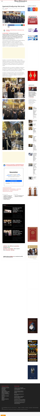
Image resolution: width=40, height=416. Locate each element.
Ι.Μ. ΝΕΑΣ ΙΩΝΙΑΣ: (5, 33)
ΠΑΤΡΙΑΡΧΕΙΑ (3, 389)
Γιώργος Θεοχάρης (32, 97)
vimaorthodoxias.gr (5, 407)
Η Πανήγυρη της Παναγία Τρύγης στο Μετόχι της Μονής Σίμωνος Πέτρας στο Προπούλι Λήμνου (35, 157)
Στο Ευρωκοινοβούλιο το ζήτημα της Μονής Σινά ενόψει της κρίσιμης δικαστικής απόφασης (19, 397)
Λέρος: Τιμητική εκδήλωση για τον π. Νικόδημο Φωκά (17, 221)
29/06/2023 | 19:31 (11, 8)
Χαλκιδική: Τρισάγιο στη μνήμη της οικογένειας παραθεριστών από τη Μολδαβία (18, 210)
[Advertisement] (13, 52)
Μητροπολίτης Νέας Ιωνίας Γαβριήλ (7, 191)
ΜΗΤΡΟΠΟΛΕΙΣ (5, 9)
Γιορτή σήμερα (10, 248)
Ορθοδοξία (5, 246)
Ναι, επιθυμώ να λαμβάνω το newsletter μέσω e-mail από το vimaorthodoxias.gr (12, 183)
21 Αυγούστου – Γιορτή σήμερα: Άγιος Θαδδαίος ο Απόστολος (35, 138)
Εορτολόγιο (5, 248)
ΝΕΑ (11, 246)
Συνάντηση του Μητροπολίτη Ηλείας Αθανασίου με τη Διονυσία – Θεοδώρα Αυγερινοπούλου (17, 232)
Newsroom (6, 8)
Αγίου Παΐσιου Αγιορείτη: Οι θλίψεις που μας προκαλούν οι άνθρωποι (35, 147)
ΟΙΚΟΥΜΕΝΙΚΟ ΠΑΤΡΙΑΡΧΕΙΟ (5, 387)
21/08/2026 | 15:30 (19, 223)
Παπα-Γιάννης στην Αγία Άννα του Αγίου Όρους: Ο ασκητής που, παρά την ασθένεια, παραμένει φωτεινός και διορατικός (33, 94)
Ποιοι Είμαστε (23, 407)
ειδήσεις (11, 256)
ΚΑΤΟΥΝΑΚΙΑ (35, 120)
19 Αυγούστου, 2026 (31, 98)
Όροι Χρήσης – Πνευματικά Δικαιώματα (33, 407)
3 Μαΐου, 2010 (34, 121)
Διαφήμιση (19, 407)
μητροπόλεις (17, 246)
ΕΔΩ (9, 247)
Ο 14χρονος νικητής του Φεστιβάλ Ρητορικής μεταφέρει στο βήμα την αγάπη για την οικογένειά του (19, 389)
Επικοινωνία (26, 407)
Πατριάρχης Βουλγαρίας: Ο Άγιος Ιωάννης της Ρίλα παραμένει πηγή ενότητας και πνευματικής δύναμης (19, 402)
